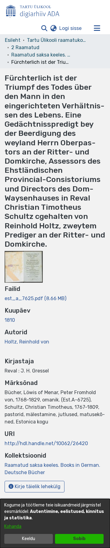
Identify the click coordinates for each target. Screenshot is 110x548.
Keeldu (28, 538)
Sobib (79, 538)
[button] (44, 28)
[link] (35, 298)
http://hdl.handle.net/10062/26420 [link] (46, 443)
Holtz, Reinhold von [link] (27, 342)
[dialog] (55, 523)
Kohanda (12, 526)
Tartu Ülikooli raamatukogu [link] (57, 40)
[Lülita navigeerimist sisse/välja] (96, 28)
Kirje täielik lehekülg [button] (37, 486)
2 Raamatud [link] (25, 47)
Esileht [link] (12, 40)
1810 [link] (10, 320)
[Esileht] (35, 10)
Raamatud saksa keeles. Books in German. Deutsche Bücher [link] (41, 55)
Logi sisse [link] (70, 28)
